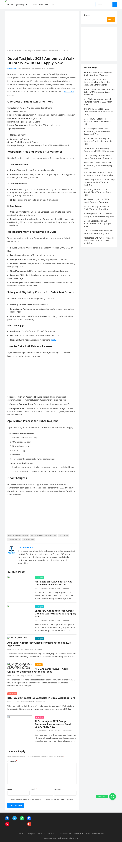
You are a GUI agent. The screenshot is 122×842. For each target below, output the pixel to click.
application (69, 91)
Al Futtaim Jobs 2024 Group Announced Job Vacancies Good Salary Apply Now (53, 723)
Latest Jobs (17, 51)
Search (87, 15)
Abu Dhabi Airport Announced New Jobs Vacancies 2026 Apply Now (39, 644)
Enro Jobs (52, 838)
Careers (38, 665)
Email (34, 789)
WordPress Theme (63, 838)
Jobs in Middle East (36, 535)
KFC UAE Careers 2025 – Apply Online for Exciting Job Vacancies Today (37, 670)
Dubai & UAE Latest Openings (18, 535)
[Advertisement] (41, 31)
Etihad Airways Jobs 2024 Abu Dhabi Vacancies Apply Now (97, 207)
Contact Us (52, 834)
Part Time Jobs (63, 535)
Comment (12, 761)
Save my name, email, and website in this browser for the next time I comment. (42, 799)
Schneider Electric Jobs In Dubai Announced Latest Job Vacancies (98, 173)
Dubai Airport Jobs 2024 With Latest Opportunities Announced (98, 156)
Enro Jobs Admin (24, 69)
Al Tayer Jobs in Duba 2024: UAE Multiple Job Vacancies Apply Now (99, 215)
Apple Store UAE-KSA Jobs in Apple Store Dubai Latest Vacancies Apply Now (99, 241)
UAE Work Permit (28, 539)
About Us (41, 834)
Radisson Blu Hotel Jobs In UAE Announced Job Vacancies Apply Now (98, 165)
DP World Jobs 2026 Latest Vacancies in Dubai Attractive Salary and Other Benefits (97, 82)
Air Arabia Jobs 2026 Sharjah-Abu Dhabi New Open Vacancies (53, 583)
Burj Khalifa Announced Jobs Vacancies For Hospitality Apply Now (98, 141)
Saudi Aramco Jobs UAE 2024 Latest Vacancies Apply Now (96, 200)
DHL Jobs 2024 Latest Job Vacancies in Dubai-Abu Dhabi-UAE (41, 697)
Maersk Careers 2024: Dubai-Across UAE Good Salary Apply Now (97, 224)
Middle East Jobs (50, 535)
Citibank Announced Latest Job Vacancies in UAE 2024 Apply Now (99, 149)
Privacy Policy (65, 834)
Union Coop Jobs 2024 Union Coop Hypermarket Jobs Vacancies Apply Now (99, 182)
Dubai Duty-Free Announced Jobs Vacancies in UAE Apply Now (98, 232)
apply (53, 340)
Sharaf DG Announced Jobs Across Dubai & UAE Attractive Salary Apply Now (55, 613)
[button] (112, 796)
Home (9, 51)
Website (57, 789)
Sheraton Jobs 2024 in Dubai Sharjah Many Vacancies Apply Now (97, 192)
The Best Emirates (14, 539)
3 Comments (36, 675)
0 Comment (51, 69)
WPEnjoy (75, 838)
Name (10, 789)
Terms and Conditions (94, 834)
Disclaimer (78, 834)
